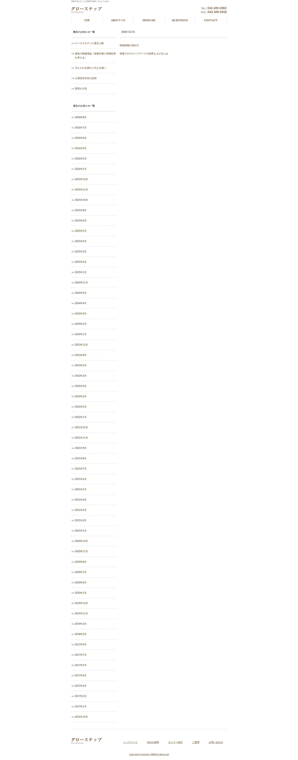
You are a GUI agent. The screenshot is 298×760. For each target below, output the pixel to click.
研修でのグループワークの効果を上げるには (144, 53)
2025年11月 (81, 189)
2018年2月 (81, 634)
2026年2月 (81, 158)
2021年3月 (81, 510)
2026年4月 (81, 138)
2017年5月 (81, 665)
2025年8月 (81, 210)
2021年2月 (81, 520)
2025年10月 (81, 200)
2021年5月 (81, 489)
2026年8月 (81, 117)
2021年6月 (81, 479)
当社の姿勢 (153, 742)
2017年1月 (81, 706)
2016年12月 (81, 717)
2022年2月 (81, 406)
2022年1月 (81, 417)
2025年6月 (81, 220)
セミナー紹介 (175, 742)
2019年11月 (81, 613)
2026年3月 (81, 148)
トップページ (130, 742)
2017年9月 (81, 644)
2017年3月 (81, 686)
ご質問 (195, 742)
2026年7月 (81, 127)
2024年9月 (81, 293)
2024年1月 (81, 334)
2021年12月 (81, 427)
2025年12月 (81, 179)
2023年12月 (81, 344)
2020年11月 (81, 551)
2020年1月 (81, 593)
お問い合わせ (216, 742)
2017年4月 (81, 675)
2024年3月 (81, 313)
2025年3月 (81, 251)
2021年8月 (81, 458)
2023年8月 (81, 355)
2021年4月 (81, 499)
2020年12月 (81, 541)
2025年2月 (81, 262)
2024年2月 (81, 324)
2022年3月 (81, 396)
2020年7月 (81, 572)
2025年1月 (81, 272)
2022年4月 (81, 386)
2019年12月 (81, 603)
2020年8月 (81, 562)
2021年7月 (81, 468)
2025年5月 (81, 231)
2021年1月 (81, 530)
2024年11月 (81, 282)
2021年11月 (81, 437)
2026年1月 (81, 169)
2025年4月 (81, 241)
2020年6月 (81, 582)
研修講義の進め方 (129, 45)
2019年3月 (81, 624)
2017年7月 (81, 655)
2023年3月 (81, 365)
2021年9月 (81, 448)
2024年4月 (81, 303)
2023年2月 (81, 375)
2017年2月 (81, 696)
